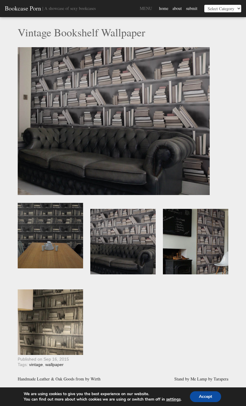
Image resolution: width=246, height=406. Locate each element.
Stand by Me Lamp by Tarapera (201, 379)
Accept (205, 396)
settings (173, 399)
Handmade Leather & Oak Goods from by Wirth (59, 379)
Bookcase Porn (23, 8)
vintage (36, 364)
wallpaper (54, 364)
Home (163, 8)
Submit (191, 8)
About (177, 8)
